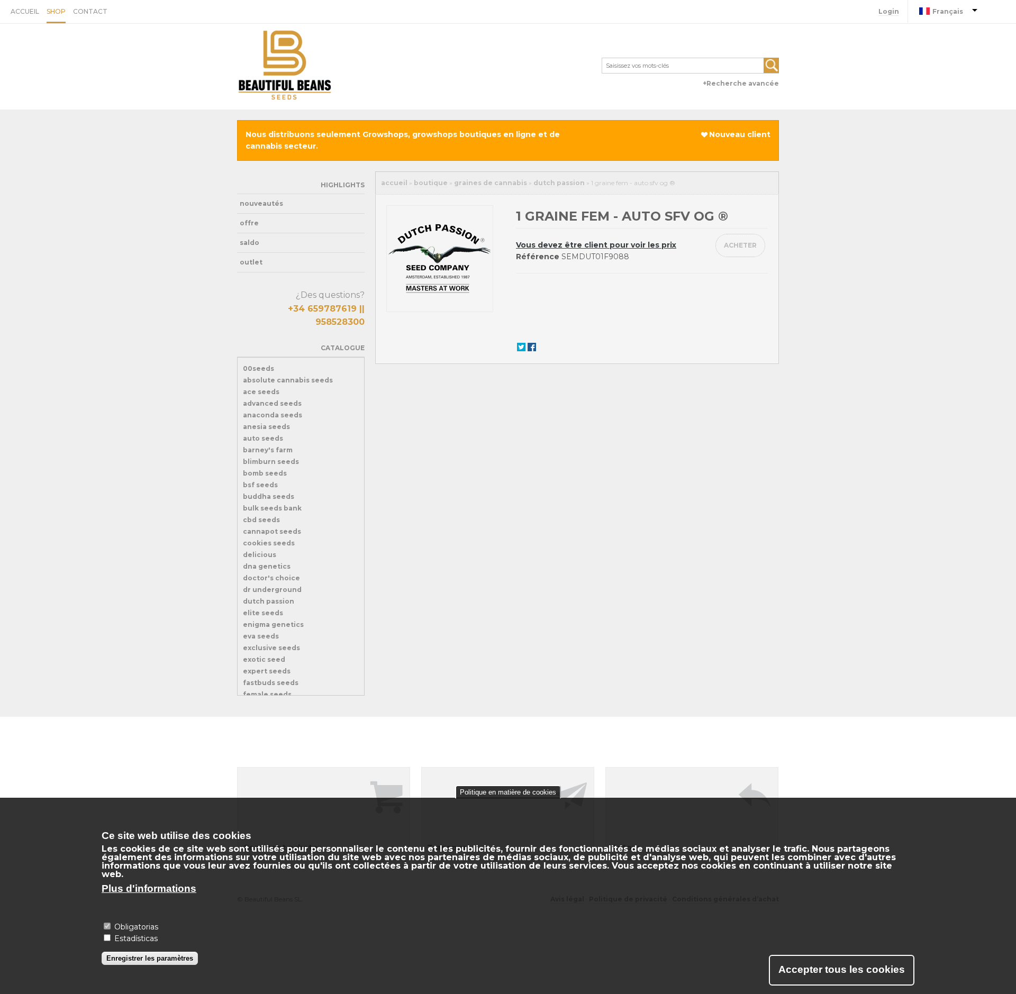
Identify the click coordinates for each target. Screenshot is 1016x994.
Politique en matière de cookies (508, 792)
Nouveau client (739, 134)
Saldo (249, 243)
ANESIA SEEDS (266, 427)
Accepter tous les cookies (841, 969)
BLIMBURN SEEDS (271, 462)
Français (947, 11)
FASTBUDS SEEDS (270, 683)
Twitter (521, 346)
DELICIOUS (259, 555)
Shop (56, 11)
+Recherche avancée (741, 83)
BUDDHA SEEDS (268, 496)
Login (888, 11)
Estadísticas (136, 938)
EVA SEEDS (261, 636)
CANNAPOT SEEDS (272, 531)
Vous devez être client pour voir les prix (596, 245)
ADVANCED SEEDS (272, 403)
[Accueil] (284, 66)
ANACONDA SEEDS (272, 415)
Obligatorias (136, 926)
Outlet (251, 262)
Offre (249, 223)
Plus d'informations (149, 888)
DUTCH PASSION (268, 601)
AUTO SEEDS (263, 438)
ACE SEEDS (261, 392)
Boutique (431, 183)
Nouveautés (261, 203)
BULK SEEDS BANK (272, 508)
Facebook (532, 346)
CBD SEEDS (261, 520)
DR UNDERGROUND (272, 590)
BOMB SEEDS (265, 473)
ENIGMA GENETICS (273, 624)
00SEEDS (258, 368)
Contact (90, 11)
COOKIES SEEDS (269, 543)
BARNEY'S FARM (268, 450)
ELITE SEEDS (263, 613)
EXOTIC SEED (264, 659)
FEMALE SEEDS (267, 694)
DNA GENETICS (267, 566)
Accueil (25, 11)
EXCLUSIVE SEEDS (271, 648)
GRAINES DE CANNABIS (490, 183)
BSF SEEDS (260, 485)
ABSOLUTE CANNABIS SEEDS (288, 380)
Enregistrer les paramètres (149, 958)
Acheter (740, 245)
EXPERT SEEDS (267, 671)
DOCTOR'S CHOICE (271, 578)
